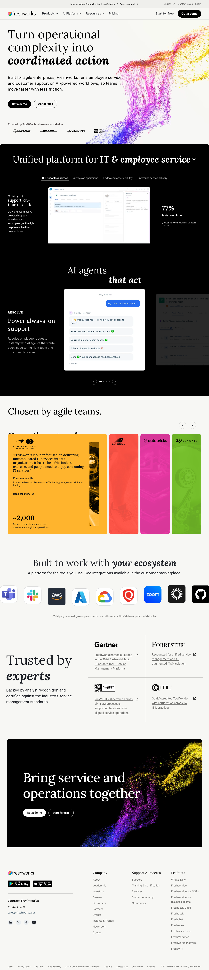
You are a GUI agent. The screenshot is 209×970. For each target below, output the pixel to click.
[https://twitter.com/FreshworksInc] (18, 922)
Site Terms (39, 966)
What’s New (178, 879)
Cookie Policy (54, 966)
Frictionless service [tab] (56, 178)
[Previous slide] (94, 382)
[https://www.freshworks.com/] (22, 13)
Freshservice (179, 885)
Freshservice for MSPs (185, 891)
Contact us (15, 907)
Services (137, 891)
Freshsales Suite (181, 931)
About (96, 879)
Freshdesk (177, 913)
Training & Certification (146, 885)
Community (139, 903)
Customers (99, 903)
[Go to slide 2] (103, 381)
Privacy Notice (24, 966)
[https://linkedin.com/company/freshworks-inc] (10, 922)
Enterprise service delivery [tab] (152, 178)
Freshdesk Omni (181, 907)
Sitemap (151, 966)
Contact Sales (185, 3)
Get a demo (189, 13)
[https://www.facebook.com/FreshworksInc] (26, 922)
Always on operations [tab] (85, 178)
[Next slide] (115, 382)
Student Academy (143, 897)
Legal (10, 966)
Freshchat (177, 919)
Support (137, 879)
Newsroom (99, 926)
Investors (98, 891)
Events (97, 914)
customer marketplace (160, 573)
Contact (97, 932)
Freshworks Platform (184, 942)
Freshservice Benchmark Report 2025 (180, 224)
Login (198, 3)
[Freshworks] (40, 873)
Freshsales (177, 925)
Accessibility (122, 966)
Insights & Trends (103, 920)
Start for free (61, 812)
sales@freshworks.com (22, 912)
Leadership (99, 885)
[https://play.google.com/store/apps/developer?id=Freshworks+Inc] (19, 884)
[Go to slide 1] (100, 381)
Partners (98, 909)
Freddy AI (177, 948)
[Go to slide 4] (109, 381)
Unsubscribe (137, 966)
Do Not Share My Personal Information (83, 966)
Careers (97, 897)
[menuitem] (169, 4)
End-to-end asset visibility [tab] (118, 178)
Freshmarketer (180, 937)
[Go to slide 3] (106, 381)
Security (108, 966)
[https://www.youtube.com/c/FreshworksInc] (34, 922)
